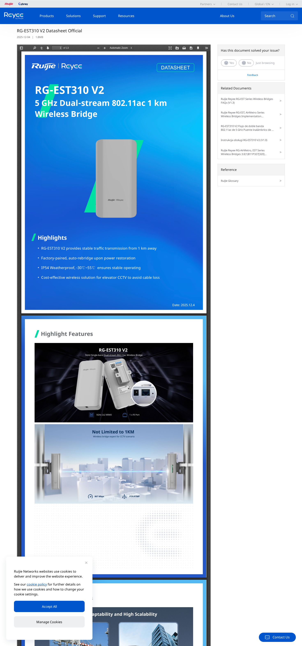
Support (99, 16)
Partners (206, 4)
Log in (290, 4)
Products (47, 16)
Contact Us (235, 4)
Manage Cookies (49, 622)
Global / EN (262, 4)
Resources (126, 16)
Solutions (73, 16)
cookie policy (37, 584)
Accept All (49, 606)
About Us (227, 16)
